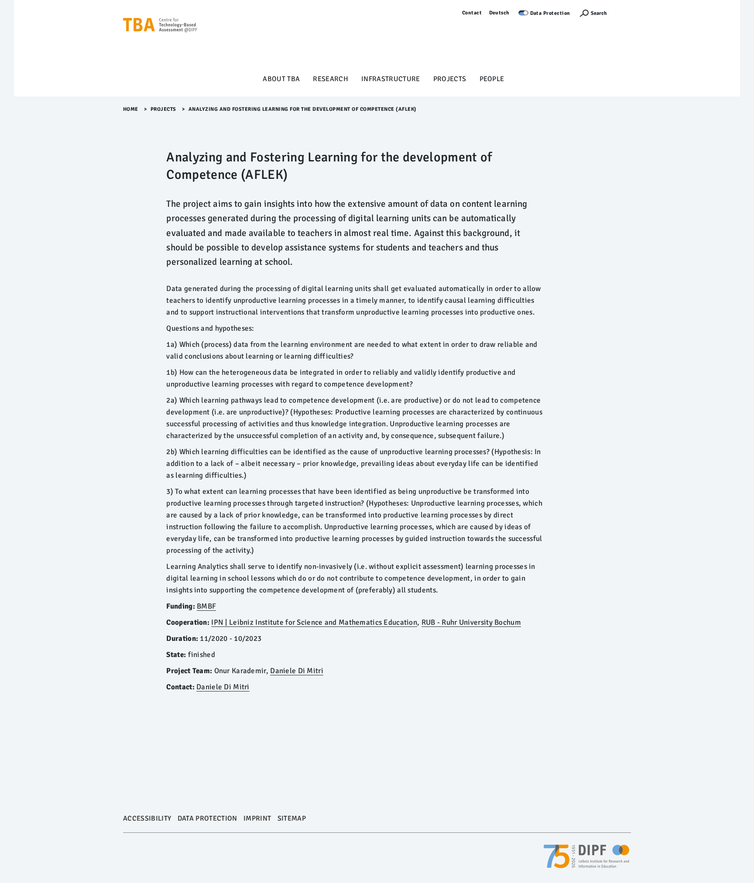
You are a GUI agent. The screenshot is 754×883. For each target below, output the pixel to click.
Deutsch (499, 13)
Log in (623, 13)
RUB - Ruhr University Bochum (471, 622)
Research (330, 79)
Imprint (257, 818)
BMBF (206, 606)
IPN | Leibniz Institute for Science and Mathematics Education (314, 622)
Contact (472, 13)
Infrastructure (390, 79)
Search (599, 13)
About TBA (281, 79)
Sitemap (292, 818)
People (492, 79)
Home (130, 109)
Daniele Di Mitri (296, 670)
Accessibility (147, 818)
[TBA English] (160, 40)
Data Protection (550, 13)
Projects (449, 79)
